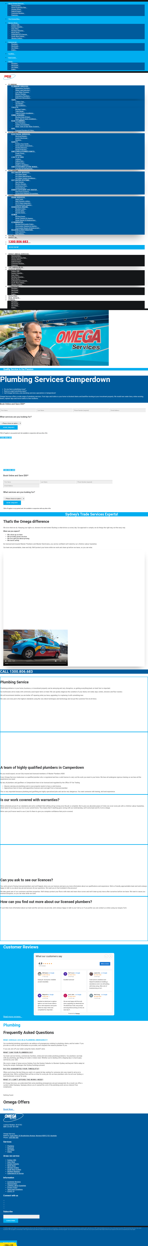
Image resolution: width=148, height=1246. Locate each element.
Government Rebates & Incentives (26, 193)
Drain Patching (20, 232)
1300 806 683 (6, 438)
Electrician (14, 46)
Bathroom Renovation (22, 98)
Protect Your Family (21, 144)
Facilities (11, 54)
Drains (13, 50)
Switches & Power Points (22, 151)
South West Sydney (17, 36)
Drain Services (18, 197)
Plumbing (14, 44)
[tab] (43, 1040)
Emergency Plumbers (22, 96)
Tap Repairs (19, 104)
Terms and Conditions (15, 1189)
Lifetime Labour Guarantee (16, 1186)
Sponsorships (16, 5)
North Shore (15, 32)
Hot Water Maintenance (23, 176)
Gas (13, 128)
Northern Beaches (17, 31)
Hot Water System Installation (25, 178)
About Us (12, 237)
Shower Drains (20, 213)
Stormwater (17, 222)
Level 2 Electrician (21, 138)
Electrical (13, 132)
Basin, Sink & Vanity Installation (25, 119)
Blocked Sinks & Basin (22, 117)
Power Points (19, 153)
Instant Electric (20, 188)
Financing (14, 15)
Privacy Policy (12, 1187)
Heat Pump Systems (22, 192)
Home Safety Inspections (23, 146)
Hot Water (14, 48)
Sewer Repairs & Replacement (25, 220)
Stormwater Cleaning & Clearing (25, 226)
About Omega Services (16, 4)
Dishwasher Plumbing (22, 88)
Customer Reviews (17, 13)
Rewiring (18, 140)
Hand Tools (19, 199)
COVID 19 (10, 1191)
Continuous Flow (21, 186)
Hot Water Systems (20, 180)
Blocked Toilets (20, 109)
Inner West (15, 29)
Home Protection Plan (18, 7)
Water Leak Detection (22, 90)
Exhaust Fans (19, 163)
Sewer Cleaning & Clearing (24, 218)
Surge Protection (21, 149)
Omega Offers (16, 9)
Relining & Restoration (22, 230)
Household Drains (19, 207)
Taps (13, 100)
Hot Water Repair (21, 174)
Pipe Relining (19, 234)
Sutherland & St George (19, 34)
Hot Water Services (20, 172)
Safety (14, 142)
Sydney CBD (15, 25)
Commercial (12, 42)
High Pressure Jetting (22, 201)
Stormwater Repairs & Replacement (27, 228)
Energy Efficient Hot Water (24, 190)
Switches (18, 155)
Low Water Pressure (22, 92)
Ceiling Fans (19, 161)
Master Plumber (20, 94)
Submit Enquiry (16, 11)
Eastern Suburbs (16, 27)
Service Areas (13, 23)
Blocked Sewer (20, 216)
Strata (10, 62)
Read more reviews (12, 1016)
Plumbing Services (19, 86)
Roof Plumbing (18, 121)
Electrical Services (20, 134)
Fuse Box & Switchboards (23, 169)
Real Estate (12, 58)
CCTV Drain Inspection (22, 203)
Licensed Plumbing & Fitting (24, 130)
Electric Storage (20, 184)
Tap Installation (20, 105)
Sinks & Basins (17, 115)
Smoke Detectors (21, 148)
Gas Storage (19, 182)
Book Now (8, 1109)
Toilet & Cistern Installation (24, 113)
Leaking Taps (19, 102)
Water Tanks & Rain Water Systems (27, 126)
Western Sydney (16, 38)
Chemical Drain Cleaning (23, 205)
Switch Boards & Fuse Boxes (24, 167)
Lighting (18, 159)
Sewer (14, 215)
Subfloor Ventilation (21, 165)
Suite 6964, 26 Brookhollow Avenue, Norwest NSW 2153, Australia (33, 1136)
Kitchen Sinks (19, 211)
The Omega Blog (13, 19)
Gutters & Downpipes (22, 125)
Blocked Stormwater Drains (24, 224)
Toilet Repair (19, 111)
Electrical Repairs (21, 136)
